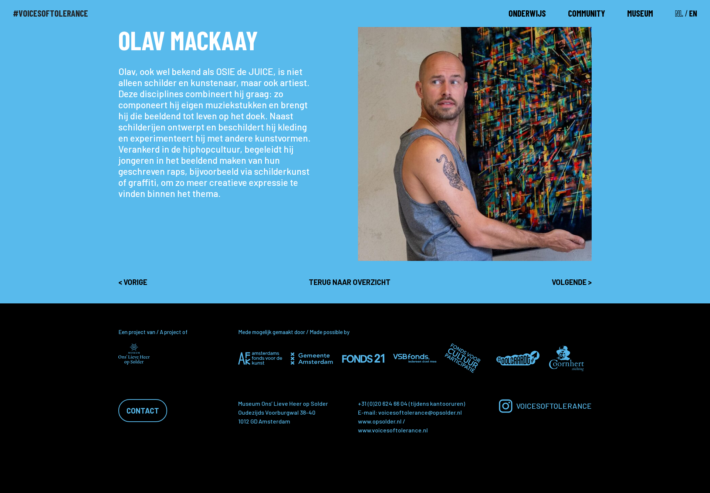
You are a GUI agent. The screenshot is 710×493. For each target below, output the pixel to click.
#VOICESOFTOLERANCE (50, 13)
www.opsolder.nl (380, 421)
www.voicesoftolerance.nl (393, 430)
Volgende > (572, 282)
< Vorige (132, 282)
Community (586, 13)
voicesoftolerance (554, 405)
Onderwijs (527, 13)
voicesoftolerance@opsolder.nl (420, 412)
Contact (142, 410)
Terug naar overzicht (349, 282)
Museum (640, 13)
